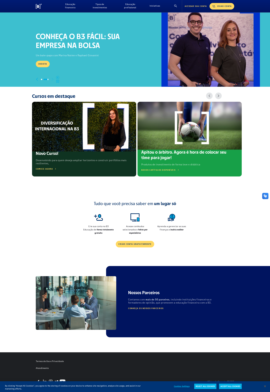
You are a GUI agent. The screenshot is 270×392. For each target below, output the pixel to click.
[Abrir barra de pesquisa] (175, 6)
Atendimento (42, 368)
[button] (37, 79)
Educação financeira (70, 6)
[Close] (265, 386)
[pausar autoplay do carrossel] (58, 79)
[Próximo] (218, 96)
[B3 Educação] (46, 6)
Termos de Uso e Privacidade (50, 361)
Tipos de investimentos (100, 6)
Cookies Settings (182, 386)
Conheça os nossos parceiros (146, 308)
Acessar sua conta (196, 6)
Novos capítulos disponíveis (158, 170)
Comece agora (44, 169)
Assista (42, 64)
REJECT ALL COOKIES (205, 386)
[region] (135, 386)
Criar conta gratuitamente (135, 244)
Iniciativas (155, 5)
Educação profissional (130, 6)
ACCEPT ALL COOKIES (230, 386)
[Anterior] (209, 96)
